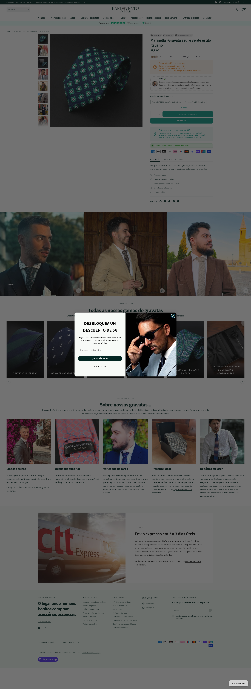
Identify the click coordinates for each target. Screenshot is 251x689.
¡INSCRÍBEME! (100, 358)
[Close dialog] (173, 316)
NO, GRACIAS (100, 366)
